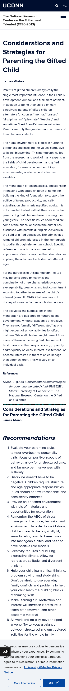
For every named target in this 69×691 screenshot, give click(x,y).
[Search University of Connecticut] (57, 6)
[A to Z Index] (65, 6)
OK (52, 683)
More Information (24, 683)
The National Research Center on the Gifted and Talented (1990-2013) (22, 20)
